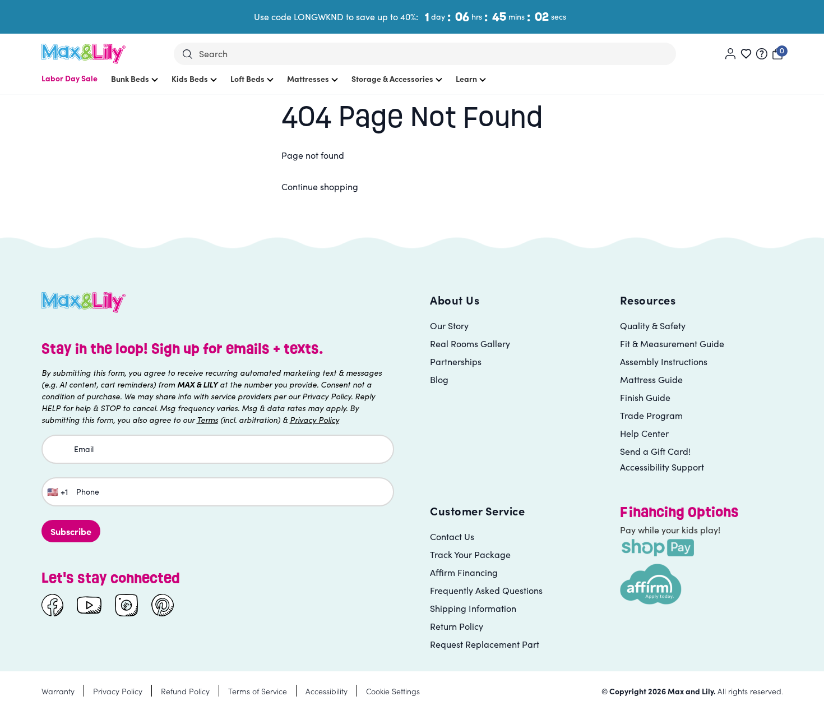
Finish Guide (645, 397)
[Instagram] (126, 605)
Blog (439, 379)
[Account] (730, 53)
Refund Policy (185, 691)
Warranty (58, 691)
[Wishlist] (746, 53)
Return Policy (456, 626)
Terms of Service (257, 691)
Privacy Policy (117, 691)
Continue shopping (319, 186)
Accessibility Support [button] (662, 467)
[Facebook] (52, 605)
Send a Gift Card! (655, 451)
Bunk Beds (130, 78)
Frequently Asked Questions (486, 590)
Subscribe (70, 531)
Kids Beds (190, 78)
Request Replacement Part (484, 644)
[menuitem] (69, 84)
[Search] (187, 54)
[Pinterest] (162, 605)
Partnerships (456, 361)
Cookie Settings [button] (393, 691)
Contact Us (452, 536)
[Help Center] (761, 53)
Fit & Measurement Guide (672, 343)
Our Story (449, 325)
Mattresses (308, 78)
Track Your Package (470, 554)
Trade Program (651, 415)
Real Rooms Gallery (470, 343)
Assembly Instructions (663, 361)
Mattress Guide (651, 379)
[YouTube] (89, 605)
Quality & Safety (653, 325)
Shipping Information (473, 608)
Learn (466, 78)
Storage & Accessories (392, 78)
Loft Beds (247, 78)
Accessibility (326, 691)
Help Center (644, 433)
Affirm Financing (464, 572)
